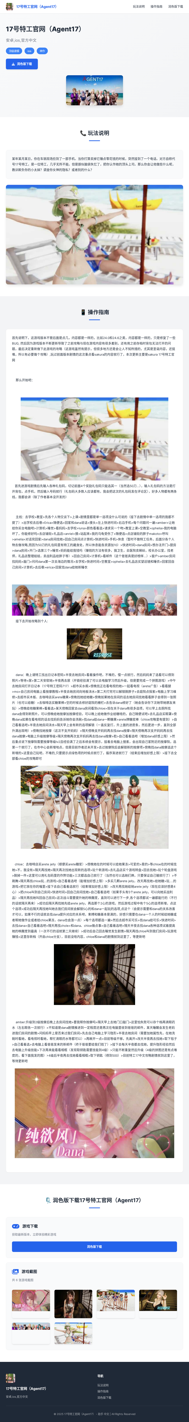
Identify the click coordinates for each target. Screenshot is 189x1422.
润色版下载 (175, 6)
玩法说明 (139, 6)
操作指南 (156, 6)
